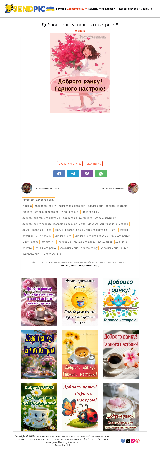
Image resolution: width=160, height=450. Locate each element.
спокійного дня (68, 248)
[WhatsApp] (101, 173)
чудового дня (30, 253)
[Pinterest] (137, 441)
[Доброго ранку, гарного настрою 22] (39, 407)
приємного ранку (84, 241)
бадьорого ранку (45, 205)
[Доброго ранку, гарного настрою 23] (80, 407)
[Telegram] (73, 173)
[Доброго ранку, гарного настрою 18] (121, 302)
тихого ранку (89, 248)
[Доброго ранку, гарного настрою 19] (39, 354)
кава (48, 229)
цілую (124, 248)
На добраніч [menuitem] (108, 8)
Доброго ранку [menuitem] (75, 8)
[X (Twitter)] (128, 441)
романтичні (105, 241)
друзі (25, 229)
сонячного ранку (46, 248)
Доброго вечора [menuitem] (128, 8)
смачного (121, 241)
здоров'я (37, 229)
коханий (27, 235)
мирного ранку (120, 235)
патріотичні (49, 241)
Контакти (73, 442)
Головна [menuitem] (61, 8)
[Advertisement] (80, 138)
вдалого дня (95, 205)
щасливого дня (51, 253)
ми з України (43, 235)
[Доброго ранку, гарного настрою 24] (121, 407)
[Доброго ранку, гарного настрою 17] (80, 302)
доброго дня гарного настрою (41, 217)
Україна (27, 205)
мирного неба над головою (91, 235)
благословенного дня (72, 205)
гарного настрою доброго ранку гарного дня (50, 211)
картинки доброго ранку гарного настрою (80, 229)
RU (68, 445)
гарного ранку (90, 211)
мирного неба (62, 235)
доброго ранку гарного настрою (108, 223)
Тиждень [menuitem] (93, 8)
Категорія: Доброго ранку (38, 199)
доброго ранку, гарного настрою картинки (89, 217)
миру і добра (30, 241)
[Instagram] (133, 441)
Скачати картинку (70, 163)
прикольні (65, 241)
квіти (113, 229)
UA (64, 445)
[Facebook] (59, 173)
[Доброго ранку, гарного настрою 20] (80, 354)
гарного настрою (116, 205)
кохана (123, 229)
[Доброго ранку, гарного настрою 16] (39, 302)
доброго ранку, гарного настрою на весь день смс (53, 223)
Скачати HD (93, 163)
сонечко (27, 248)
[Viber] (87, 173)
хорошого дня (109, 248)
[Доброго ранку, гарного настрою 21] (121, 354)
